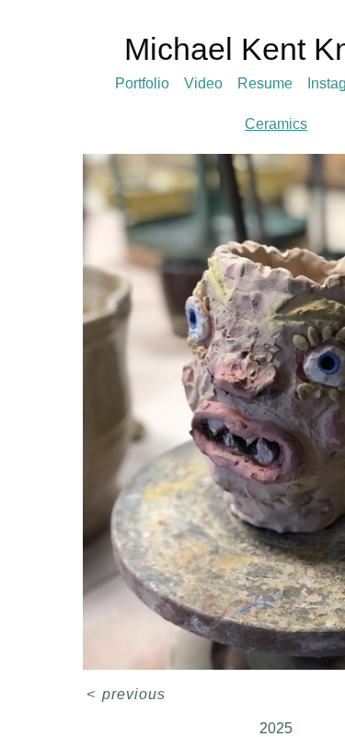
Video (203, 83)
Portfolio (142, 83)
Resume (265, 83)
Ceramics (276, 124)
